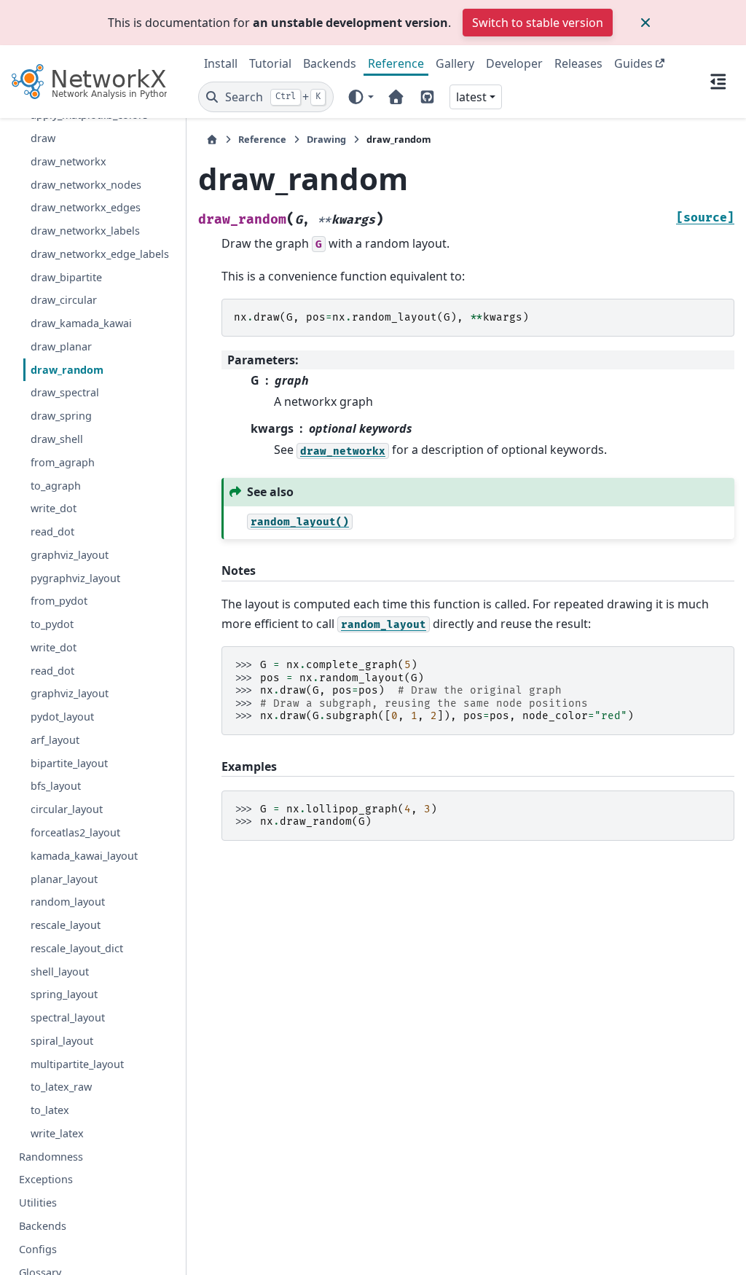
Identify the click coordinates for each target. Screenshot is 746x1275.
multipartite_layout (77, 1064)
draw (43, 138)
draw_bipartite (66, 277)
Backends (329, 63)
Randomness (51, 1157)
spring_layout (64, 994)
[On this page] (718, 81)
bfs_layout (56, 786)
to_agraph (56, 486)
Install (220, 63)
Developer (514, 63)
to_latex (50, 1110)
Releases (578, 63)
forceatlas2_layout (75, 832)
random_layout (68, 902)
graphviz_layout (70, 555)
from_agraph (63, 462)
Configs (38, 1249)
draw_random (67, 370)
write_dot (53, 508)
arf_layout (55, 740)
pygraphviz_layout (75, 578)
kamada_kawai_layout (84, 856)
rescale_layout (66, 925)
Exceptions (46, 1179)
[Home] (212, 139)
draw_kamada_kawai (81, 323)
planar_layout (64, 879)
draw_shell (57, 439)
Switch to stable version (537, 23)
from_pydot (59, 601)
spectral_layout (68, 1017)
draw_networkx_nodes (86, 185)
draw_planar (61, 346)
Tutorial (270, 63)
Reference (396, 63)
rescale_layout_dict (77, 948)
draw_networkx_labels (85, 231)
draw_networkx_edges (86, 207)
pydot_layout (62, 716)
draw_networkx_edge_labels (100, 254)
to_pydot (52, 624)
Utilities (38, 1202)
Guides (633, 63)
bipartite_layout (69, 763)
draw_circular (64, 300)
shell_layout (60, 971)
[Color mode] (360, 97)
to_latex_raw (61, 1087)
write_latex (57, 1133)
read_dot (52, 531)
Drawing (326, 139)
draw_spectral (65, 392)
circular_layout (67, 809)
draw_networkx (68, 161)
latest (471, 97)
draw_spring (61, 416)
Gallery (455, 63)
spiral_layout (62, 1041)
